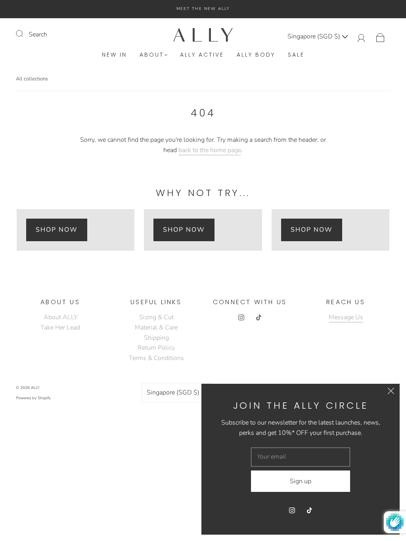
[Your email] (300, 457)
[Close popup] (391, 392)
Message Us (346, 317)
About (152, 55)
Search (38, 34)
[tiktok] (258, 317)
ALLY (35, 388)
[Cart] (380, 36)
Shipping (156, 337)
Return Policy (156, 347)
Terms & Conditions (156, 358)
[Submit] (24, 33)
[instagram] (241, 317)
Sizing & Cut (156, 317)
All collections (32, 78)
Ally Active (202, 55)
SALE (296, 55)
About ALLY (60, 317)
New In (114, 55)
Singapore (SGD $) (314, 36)
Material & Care (156, 327)
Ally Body (256, 55)
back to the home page (209, 150)
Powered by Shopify (33, 398)
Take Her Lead (60, 327)
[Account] (361, 36)
